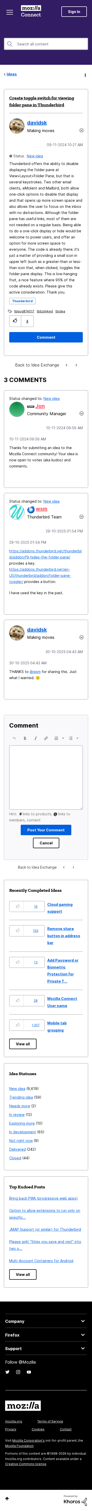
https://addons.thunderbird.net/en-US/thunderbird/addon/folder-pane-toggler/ (40, 575)
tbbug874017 (24, 311)
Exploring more (22, 1123)
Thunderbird (22, 301)
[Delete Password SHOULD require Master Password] (75, 365)
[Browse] (9, 12)
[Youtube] (29, 1372)
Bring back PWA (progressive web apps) (43, 1198)
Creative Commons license (25, 1464)
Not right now (21, 1140)
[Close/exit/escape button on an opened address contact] (67, 365)
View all (23, 1044)
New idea (35, 156)
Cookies (38, 1429)
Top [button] (7, 1498)
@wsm (35, 671)
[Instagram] (18, 1372)
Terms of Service (50, 1421)
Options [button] (85, 74)
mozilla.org (13, 1421)
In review (17, 1114)
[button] (15, 321)
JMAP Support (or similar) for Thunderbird (45, 1229)
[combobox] (46, 44)
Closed (15, 1158)
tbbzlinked (45, 311)
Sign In (74, 11)
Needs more (19, 1106)
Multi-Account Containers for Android (41, 1261)
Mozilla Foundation (19, 1446)
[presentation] (14, 738)
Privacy (10, 1429)
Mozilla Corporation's (28, 1440)
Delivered (17, 1149)
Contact (66, 1429)
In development (22, 1132)
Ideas (12, 74)
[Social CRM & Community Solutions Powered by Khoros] (75, 1500)
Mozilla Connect (31, 11)
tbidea (60, 311)
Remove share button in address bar (63, 935)
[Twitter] (7, 1372)
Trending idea (21, 1097)
